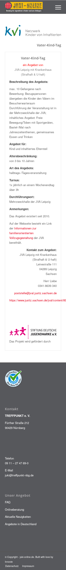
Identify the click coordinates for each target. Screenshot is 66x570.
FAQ (7, 502)
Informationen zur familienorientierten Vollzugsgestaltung (22, 233)
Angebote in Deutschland (20, 524)
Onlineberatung (14, 509)
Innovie (9, 561)
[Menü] (56, 7)
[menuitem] (56, 7)
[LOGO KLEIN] (27, 7)
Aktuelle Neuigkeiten (18, 516)
